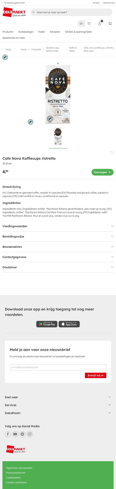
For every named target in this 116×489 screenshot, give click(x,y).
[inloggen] (99, 23)
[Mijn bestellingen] (110, 23)
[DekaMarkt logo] (14, 12)
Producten (7, 31)
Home (24, 49)
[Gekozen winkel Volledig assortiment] (81, 23)
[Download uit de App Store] (69, 324)
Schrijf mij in (95, 375)
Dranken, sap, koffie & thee (52, 49)
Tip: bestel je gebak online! (14, 3)
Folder (41, 31)
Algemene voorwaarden (19, 467)
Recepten (55, 31)
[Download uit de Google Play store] (46, 324)
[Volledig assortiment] (89, 23)
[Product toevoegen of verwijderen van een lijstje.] (112, 153)
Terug (8, 49)
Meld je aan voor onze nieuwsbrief (40, 349)
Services (96, 3)
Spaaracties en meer (13, 37)
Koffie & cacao (73, 49)
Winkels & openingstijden (78, 31)
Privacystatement (15, 472)
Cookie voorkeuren (16, 482)
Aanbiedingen (25, 31)
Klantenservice (109, 3)
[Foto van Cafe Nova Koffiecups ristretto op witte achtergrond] (58, 137)
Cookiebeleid (13, 477)
